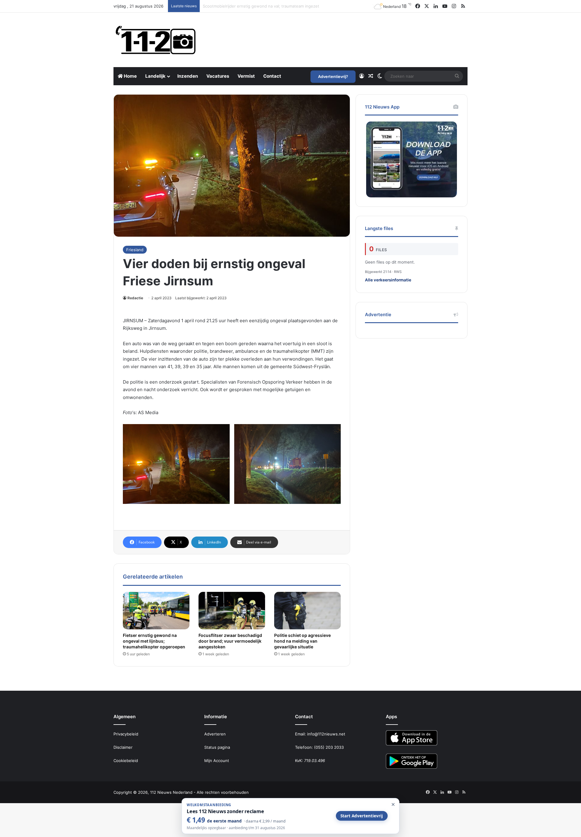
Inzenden (187, 76)
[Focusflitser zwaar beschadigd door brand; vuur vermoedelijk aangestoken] (232, 610)
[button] (176, 464)
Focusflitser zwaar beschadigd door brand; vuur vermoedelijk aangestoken (230, 641)
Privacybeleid (125, 734)
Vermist (246, 76)
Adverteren (215, 734)
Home (130, 76)
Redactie (135, 298)
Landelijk (155, 76)
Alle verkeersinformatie (388, 279)
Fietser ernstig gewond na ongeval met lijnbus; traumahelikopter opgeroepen (276, 6)
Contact (272, 76)
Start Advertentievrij (361, 816)
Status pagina (217, 747)
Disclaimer (123, 747)
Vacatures (217, 76)
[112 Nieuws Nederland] (155, 40)
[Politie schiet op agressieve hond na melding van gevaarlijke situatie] (307, 610)
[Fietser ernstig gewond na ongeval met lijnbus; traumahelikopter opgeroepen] (156, 610)
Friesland (134, 249)
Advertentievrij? (333, 76)
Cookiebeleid (125, 760)
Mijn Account (216, 760)
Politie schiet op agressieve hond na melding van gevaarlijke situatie (302, 641)
